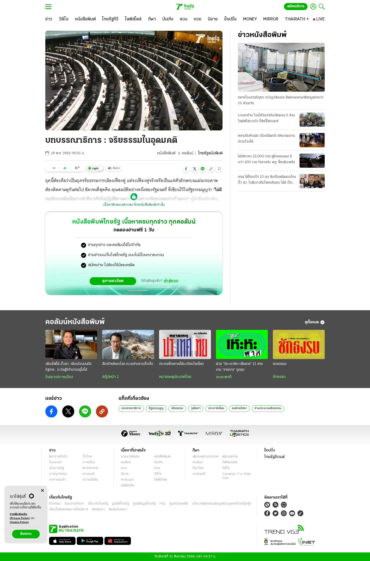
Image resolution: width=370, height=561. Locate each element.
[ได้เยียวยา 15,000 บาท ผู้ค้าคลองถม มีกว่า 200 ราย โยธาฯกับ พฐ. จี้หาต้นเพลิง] (312, 161)
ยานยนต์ (88, 474)
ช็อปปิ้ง (269, 450)
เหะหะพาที (224, 377)
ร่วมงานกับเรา (74, 504)
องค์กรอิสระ (239, 408)
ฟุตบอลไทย (230, 457)
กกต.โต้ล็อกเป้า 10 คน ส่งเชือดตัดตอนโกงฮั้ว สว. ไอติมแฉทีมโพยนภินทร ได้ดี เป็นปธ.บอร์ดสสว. (267, 180)
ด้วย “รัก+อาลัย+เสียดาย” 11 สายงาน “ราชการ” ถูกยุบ (239, 367)
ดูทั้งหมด (312, 322)
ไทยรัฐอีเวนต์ (274, 457)
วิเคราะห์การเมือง (59, 377)
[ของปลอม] (299, 344)
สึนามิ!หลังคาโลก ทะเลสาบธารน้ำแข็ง (127, 364)
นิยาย (125, 474)
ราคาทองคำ (57, 480)
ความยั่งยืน (90, 480)
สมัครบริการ (295, 6)
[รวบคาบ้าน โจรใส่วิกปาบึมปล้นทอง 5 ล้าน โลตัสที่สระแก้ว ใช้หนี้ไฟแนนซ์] (312, 120)
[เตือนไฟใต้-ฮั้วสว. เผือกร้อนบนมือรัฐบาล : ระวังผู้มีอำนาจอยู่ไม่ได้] (71, 344)
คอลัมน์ (187, 153)
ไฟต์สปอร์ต (230, 462)
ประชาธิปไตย (216, 408)
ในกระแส (55, 462)
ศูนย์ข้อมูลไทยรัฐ (144, 504)
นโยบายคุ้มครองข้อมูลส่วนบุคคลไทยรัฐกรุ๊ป (221, 504)
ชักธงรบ (279, 377)
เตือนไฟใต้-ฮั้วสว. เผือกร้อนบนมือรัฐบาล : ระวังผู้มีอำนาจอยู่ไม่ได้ (68, 367)
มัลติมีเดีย (127, 485)
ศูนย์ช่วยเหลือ (178, 504)
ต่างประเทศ (90, 468)
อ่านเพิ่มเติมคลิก (20, 516)
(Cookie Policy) (19, 522)
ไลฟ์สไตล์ (160, 480)
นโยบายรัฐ (56, 468)
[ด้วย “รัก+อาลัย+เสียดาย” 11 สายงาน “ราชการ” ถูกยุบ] (242, 344)
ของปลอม (279, 364)
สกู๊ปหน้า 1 (110, 377)
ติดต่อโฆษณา (118, 509)
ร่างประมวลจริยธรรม (267, 408)
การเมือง (89, 462)
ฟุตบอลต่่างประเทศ (205, 457)
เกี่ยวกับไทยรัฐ (98, 504)
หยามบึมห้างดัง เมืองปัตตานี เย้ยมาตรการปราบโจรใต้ (266, 139)
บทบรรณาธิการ (131, 408)
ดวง (124, 468)
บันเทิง (158, 462)
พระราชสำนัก (58, 457)
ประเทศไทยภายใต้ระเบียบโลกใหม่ (181, 364)
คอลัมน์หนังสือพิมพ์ (75, 322)
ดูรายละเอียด (113, 281)
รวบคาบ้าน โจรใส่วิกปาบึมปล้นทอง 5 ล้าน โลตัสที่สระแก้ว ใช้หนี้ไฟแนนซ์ (266, 118)
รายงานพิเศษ (130, 457)
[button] (186, 169)
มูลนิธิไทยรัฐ (120, 504)
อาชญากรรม (58, 474)
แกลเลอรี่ (199, 474)
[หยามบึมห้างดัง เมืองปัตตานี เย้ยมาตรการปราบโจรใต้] (312, 140)
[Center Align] (42, 491)
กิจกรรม (55, 504)
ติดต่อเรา (98, 509)
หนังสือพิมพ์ (166, 153)
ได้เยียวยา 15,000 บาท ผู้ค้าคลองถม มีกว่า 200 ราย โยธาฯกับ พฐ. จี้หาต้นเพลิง (266, 159)
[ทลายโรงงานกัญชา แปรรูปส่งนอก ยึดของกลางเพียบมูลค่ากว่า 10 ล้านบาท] (281, 67)
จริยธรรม (177, 408)
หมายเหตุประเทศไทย (175, 377)
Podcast (127, 480)
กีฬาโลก (198, 468)
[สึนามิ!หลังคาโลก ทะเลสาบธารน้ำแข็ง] (128, 344)
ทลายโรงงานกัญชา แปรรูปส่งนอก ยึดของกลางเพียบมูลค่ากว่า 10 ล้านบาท (280, 100)
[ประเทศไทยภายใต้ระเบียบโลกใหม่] (185, 344)
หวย (157, 468)
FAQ (163, 504)
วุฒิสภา (196, 408)
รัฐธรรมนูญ (156, 408)
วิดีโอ (158, 474)
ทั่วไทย (87, 457)
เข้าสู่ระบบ (171, 281)
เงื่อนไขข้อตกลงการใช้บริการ (68, 509)
